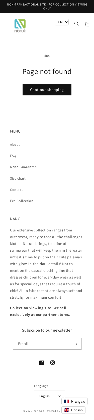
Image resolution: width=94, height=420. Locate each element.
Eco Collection (21, 201)
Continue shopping (47, 89)
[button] (6, 23)
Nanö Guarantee (23, 167)
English (44, 396)
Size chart (18, 178)
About (15, 144)
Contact (16, 189)
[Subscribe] (75, 344)
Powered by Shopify (58, 411)
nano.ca (39, 411)
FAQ (13, 155)
